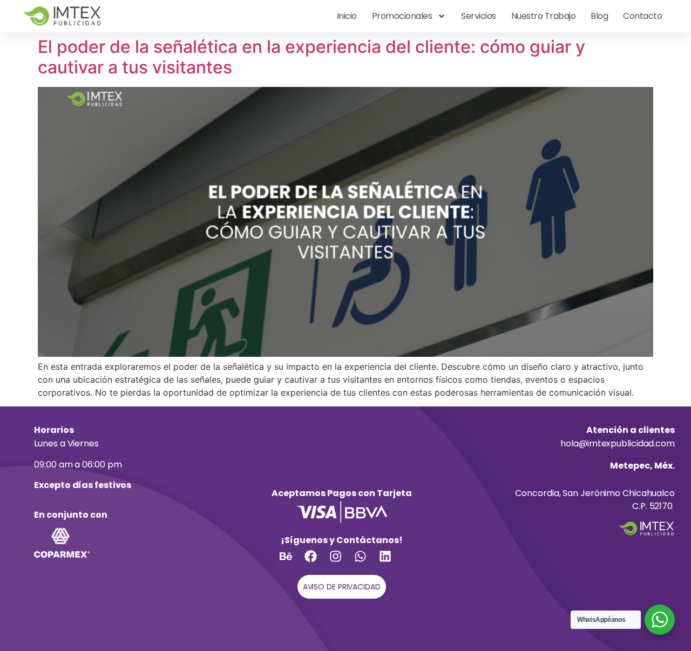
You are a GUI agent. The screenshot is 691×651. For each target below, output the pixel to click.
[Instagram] (341, 562)
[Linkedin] (391, 562)
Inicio (347, 16)
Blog (599, 16)
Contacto (642, 16)
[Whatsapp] (366, 562)
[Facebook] (316, 562)
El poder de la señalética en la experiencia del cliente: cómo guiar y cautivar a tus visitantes (311, 57)
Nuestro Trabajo (543, 16)
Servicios (478, 16)
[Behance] (292, 562)
